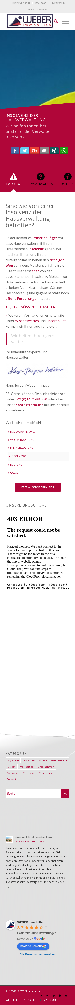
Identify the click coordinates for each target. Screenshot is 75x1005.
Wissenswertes (27, 320)
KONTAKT (41, 3)
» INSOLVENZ (17, 456)
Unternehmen (46, 766)
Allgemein (13, 760)
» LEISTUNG (15, 464)
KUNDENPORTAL (21, 3)
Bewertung (29, 760)
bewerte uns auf (31, 946)
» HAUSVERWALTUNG (21, 431)
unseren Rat (56, 320)
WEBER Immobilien (30, 991)
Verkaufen (13, 772)
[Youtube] (60, 995)
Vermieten (29, 772)
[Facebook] (41, 995)
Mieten (11, 766)
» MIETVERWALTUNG (21, 448)
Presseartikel (26, 766)
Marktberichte (59, 760)
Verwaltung (14, 779)
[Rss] (66, 995)
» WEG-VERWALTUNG (21, 440)
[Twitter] (47, 995)
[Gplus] (54, 995)
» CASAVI (13, 472)
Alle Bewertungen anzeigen (38, 954)
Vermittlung (45, 772)
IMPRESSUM (58, 3)
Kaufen (43, 760)
